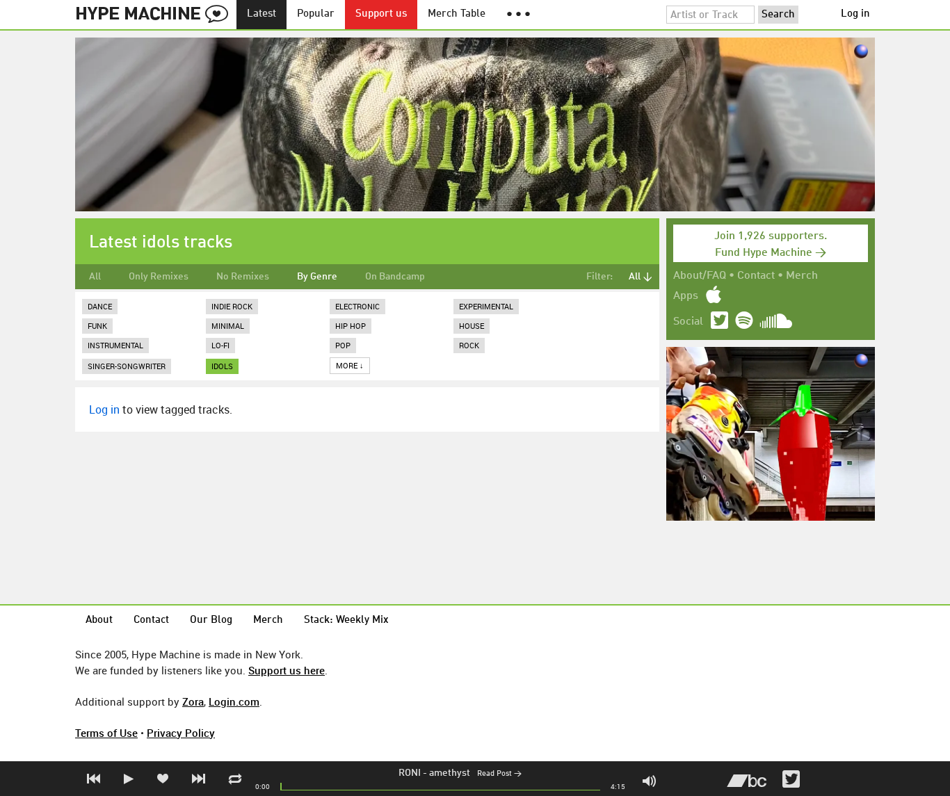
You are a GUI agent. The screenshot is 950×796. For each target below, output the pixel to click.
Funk (97, 325)
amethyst (449, 773)
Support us (381, 14)
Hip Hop (350, 325)
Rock (469, 345)
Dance (100, 306)
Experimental (486, 306)
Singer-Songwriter (127, 366)
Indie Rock (231, 306)
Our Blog (211, 620)
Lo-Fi (220, 345)
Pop (343, 345)
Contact (756, 276)
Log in (855, 14)
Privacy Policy (181, 733)
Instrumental (115, 345)
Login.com (234, 701)
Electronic (357, 306)
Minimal (227, 325)
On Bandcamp (395, 277)
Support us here (286, 670)
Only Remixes (158, 277)
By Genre (317, 277)
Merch (802, 276)
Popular (316, 14)
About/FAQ (699, 276)
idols (222, 366)
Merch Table (456, 14)
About (99, 620)
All (95, 277)
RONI (409, 773)
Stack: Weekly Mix (346, 620)
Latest (261, 14)
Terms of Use (106, 733)
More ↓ (350, 365)
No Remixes (242, 277)
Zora (193, 701)
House (471, 325)
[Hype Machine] (155, 14)
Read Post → (499, 774)
